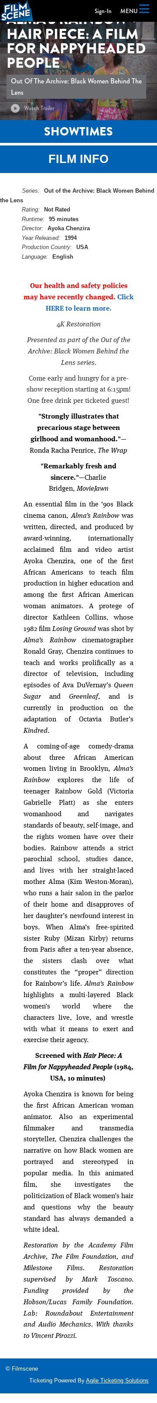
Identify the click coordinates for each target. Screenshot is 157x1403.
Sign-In (103, 11)
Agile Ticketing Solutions (117, 1380)
